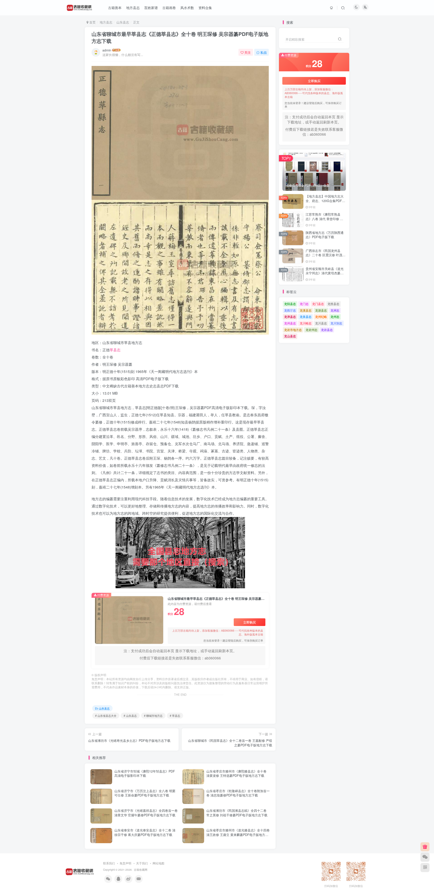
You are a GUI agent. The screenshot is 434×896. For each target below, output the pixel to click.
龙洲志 (334, 310)
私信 (263, 52)
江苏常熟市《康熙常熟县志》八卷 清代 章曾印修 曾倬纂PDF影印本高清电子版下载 (325, 221)
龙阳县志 (290, 304)
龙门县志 (318, 304)
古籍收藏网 (140, 869)
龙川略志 (305, 323)
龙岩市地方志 (293, 330)
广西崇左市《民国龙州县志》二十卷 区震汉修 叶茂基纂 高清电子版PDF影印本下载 (325, 257)
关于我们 (142, 863)
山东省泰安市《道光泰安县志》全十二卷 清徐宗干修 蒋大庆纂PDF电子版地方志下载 (144, 832)
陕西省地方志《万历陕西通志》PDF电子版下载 (325, 234)
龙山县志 (290, 336)
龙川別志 (336, 323)
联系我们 (109, 863)
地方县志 (106, 22)
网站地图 (158, 863)
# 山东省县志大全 (105, 715)
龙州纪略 (321, 316)
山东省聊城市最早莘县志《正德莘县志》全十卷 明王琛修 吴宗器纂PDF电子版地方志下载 (180, 37)
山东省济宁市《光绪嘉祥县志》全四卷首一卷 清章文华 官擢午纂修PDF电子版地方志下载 (146, 812)
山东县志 (122, 22)
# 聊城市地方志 (153, 715)
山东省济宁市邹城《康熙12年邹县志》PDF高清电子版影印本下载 (144, 773)
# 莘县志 (175, 715)
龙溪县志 (305, 310)
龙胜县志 (333, 304)
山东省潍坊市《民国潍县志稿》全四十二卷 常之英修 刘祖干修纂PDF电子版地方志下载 (236, 812)
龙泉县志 (305, 316)
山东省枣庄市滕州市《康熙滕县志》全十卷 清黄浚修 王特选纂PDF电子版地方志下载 (236, 773)
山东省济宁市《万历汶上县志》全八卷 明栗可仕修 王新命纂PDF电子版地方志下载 (144, 793)
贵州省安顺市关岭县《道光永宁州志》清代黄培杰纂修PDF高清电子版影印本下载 (325, 273)
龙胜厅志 (290, 310)
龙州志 (334, 316)
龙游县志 (321, 310)
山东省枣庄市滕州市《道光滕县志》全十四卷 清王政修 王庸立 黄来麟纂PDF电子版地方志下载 (238, 834)
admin (106, 50)
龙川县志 (321, 323)
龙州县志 (290, 323)
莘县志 (115, 349)
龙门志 (304, 304)
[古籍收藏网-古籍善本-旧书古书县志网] (80, 871)
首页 (92, 22)
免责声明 (125, 863)
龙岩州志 (311, 330)
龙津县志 (290, 316)
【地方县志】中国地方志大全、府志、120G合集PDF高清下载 (325, 200)
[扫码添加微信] (424, 857)
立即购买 (249, 622)
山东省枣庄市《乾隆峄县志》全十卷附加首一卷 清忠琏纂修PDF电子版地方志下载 (238, 793)
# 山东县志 (130, 715)
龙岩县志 (327, 330)
